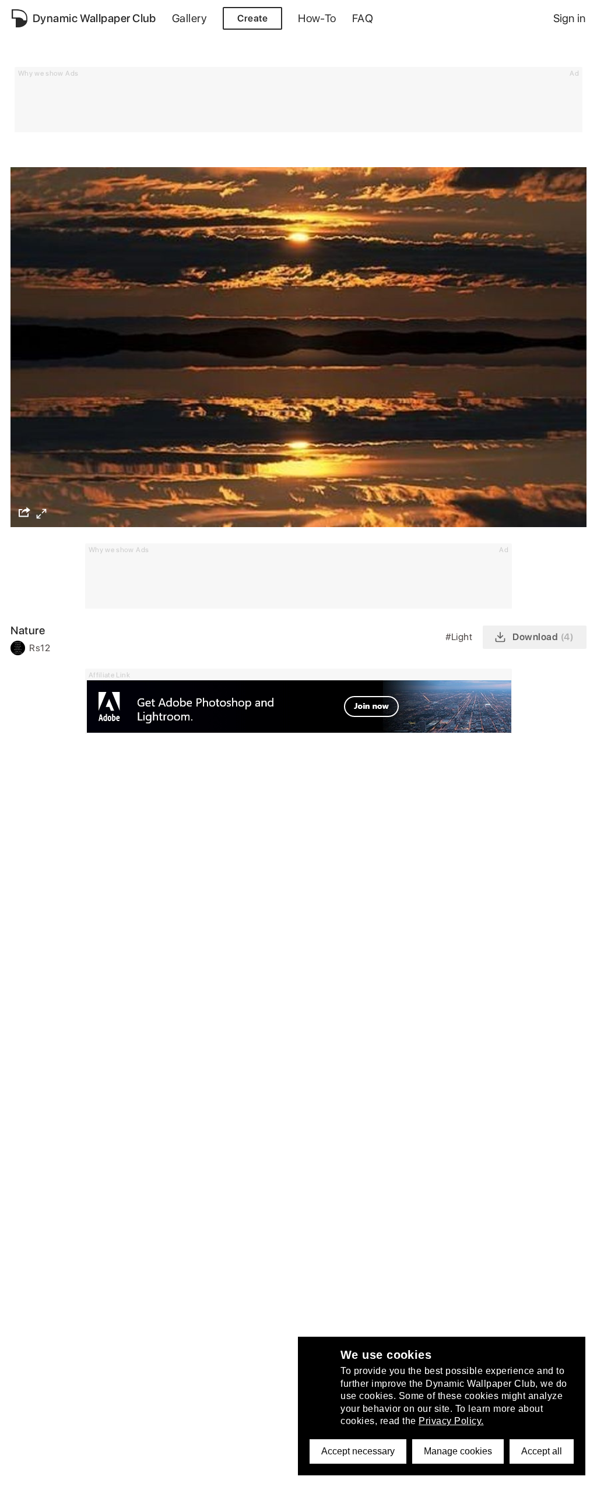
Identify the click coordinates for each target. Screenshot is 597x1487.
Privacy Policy (41, 1381)
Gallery (189, 18)
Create (252, 18)
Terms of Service (47, 1397)
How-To (317, 18)
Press (24, 1445)
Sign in (569, 18)
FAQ (362, 18)
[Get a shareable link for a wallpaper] (24, 512)
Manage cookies (458, 1451)
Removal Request (49, 1413)
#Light (460, 636)
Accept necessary (358, 1451)
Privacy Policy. (451, 1421)
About (25, 1365)
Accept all (541, 1451)
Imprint (27, 1429)
